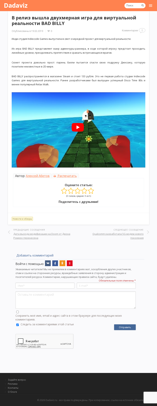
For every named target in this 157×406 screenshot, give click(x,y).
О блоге (12, 392)
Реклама (12, 383)
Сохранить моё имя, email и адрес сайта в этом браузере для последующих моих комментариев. (69, 317)
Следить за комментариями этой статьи (47, 324)
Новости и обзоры (22, 218)
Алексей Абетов (38, 176)
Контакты (13, 387)
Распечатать (67, 176)
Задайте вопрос (17, 379)
